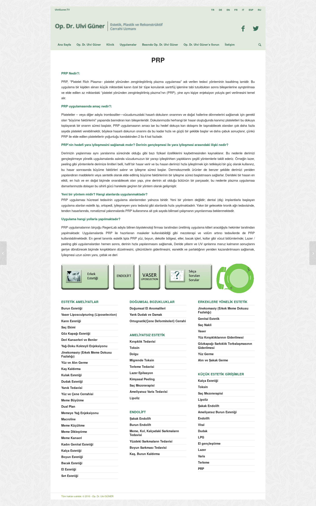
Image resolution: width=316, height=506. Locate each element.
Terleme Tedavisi (142, 366)
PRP (158, 59)
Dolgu (134, 354)
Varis (201, 456)
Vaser (202, 331)
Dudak (202, 431)
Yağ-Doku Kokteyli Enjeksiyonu (84, 346)
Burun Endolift (140, 424)
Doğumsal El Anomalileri (148, 308)
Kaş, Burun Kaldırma (145, 454)
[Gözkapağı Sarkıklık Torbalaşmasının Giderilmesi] (3, 253)
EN (228, 9)
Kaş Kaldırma (71, 369)
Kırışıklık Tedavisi (142, 341)
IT (243, 9)
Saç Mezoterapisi (142, 385)
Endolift (138, 412)
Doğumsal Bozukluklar (152, 301)
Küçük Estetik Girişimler (221, 374)
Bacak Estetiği (71, 463)
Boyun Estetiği (72, 457)
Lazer (202, 449)
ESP (251, 9)
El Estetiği (68, 469)
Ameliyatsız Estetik (147, 335)
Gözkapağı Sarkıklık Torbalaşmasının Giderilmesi (225, 345)
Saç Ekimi (68, 327)
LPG (201, 437)
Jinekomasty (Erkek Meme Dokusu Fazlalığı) (86, 354)
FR (236, 9)
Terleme (203, 462)
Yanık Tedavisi (71, 387)
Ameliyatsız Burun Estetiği (217, 412)
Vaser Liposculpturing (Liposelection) (89, 314)
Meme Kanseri (71, 438)
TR (212, 9)
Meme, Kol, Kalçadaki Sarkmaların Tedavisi (154, 433)
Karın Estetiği (71, 321)
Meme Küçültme (73, 425)
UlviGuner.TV (62, 9)
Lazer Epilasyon (141, 373)
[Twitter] (255, 28)
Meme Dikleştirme (74, 431)
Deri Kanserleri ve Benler (79, 339)
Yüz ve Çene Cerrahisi (77, 394)
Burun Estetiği (71, 308)
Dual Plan (68, 406)
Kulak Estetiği (71, 375)
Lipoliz (135, 398)
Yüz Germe (206, 354)
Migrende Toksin (142, 360)
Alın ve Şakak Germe (213, 360)
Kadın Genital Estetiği (77, 444)
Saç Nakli (205, 325)
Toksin (135, 347)
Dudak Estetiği (72, 381)
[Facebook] (243, 28)
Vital (201, 424)
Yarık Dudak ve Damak (146, 314)
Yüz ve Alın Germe (74, 362)
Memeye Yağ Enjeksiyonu (80, 413)
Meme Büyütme (72, 400)
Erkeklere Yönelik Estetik (222, 301)
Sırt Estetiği (69, 476)
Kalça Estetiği (71, 450)
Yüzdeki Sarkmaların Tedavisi (151, 441)
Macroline (68, 419)
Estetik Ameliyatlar (79, 301)
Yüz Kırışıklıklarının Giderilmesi (221, 337)
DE (220, 9)
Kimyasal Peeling (142, 379)
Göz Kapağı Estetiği (75, 333)
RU (259, 9)
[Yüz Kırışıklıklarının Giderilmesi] (312, 253)
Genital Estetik (208, 318)
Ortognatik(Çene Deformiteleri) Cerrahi (158, 321)
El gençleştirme (209, 443)
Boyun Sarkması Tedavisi (148, 447)
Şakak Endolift (140, 418)
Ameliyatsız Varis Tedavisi (148, 391)
